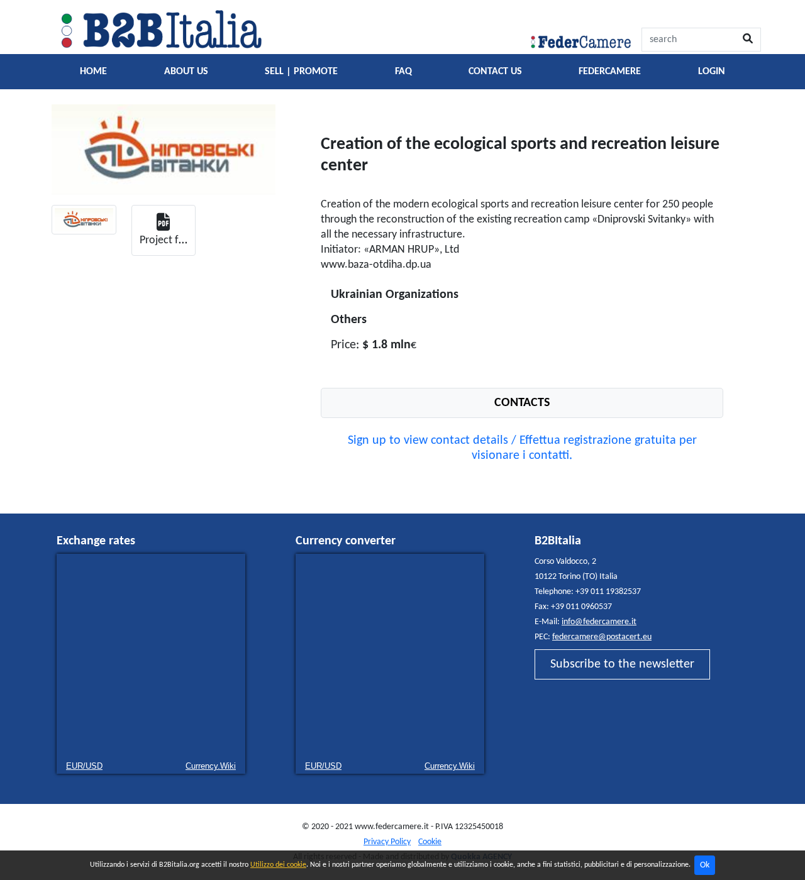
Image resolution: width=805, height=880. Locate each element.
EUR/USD (84, 766)
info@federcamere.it (599, 622)
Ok (704, 865)
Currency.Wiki (211, 766)
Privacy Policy (387, 842)
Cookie (429, 842)
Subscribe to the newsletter (622, 664)
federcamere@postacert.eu (602, 637)
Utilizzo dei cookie (278, 865)
